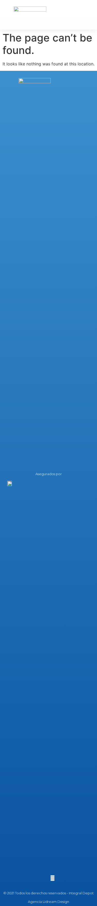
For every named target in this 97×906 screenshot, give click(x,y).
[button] (86, 15)
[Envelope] (44, 878)
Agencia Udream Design (48, 902)
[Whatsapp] (52, 878)
